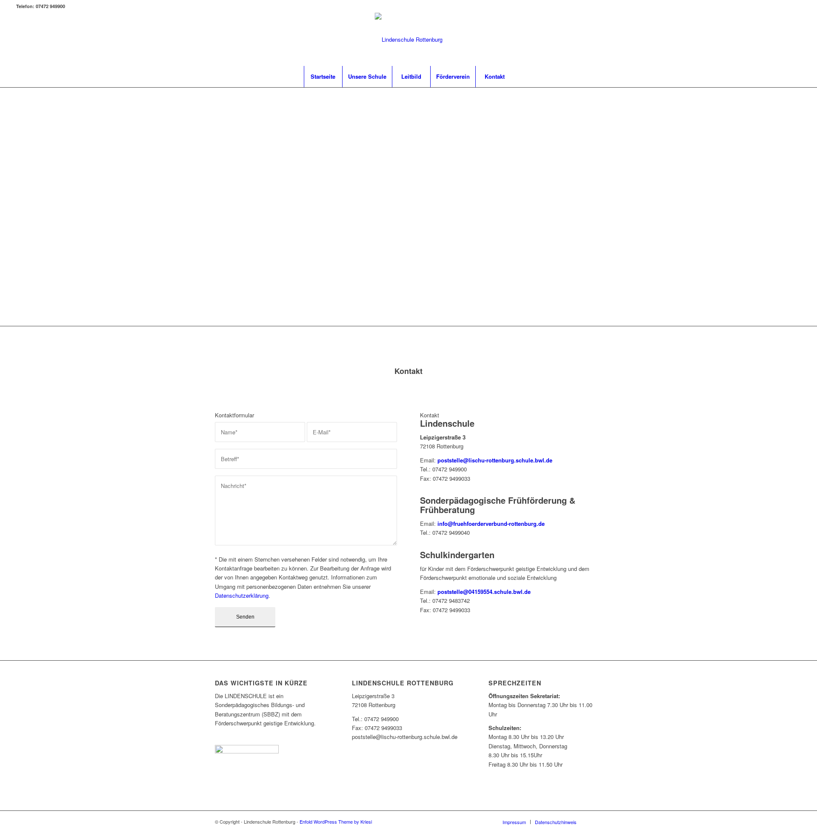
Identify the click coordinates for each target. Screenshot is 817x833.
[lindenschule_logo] (409, 39)
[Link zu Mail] (794, 39)
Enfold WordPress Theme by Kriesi (336, 821)
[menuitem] (323, 76)
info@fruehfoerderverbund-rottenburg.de (491, 523)
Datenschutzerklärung (242, 595)
